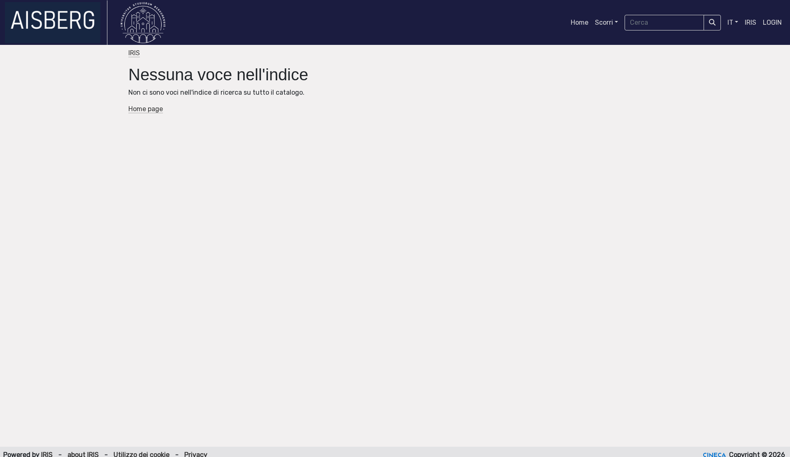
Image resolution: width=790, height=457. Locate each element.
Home (579, 22)
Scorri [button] (604, 22)
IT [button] (730, 22)
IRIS (750, 22)
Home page (145, 109)
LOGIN (772, 22)
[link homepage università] (143, 22)
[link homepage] (56, 22)
